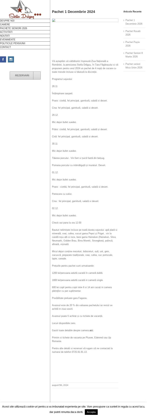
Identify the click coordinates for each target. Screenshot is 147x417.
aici (91, 330)
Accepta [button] (91, 412)
